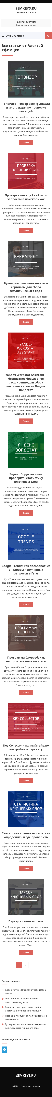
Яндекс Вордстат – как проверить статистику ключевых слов (26, 478)
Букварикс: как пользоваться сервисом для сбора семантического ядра (26, 287)
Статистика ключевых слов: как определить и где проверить (26, 835)
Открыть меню (14, 35)
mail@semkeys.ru (26, 21)
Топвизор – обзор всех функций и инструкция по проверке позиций (26, 107)
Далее (26, 142)
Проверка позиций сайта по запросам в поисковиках (26, 197)
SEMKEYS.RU (26, 8)
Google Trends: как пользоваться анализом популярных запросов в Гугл (26, 569)
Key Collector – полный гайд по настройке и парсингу (26, 747)
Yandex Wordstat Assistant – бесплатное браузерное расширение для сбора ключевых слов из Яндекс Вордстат (26, 382)
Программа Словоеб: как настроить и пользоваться (26, 659)
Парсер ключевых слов (25, 921)
